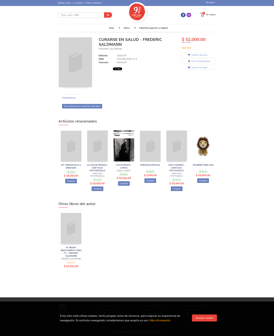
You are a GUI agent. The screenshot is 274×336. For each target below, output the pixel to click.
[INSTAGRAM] (189, 15)
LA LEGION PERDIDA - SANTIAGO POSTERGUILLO (97, 168)
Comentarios (69, 97)
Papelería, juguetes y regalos (153, 28)
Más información (159, 320)
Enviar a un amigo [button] (199, 67)
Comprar (71, 181)
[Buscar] (108, 15)
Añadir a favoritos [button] (199, 55)
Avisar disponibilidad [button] (200, 61)
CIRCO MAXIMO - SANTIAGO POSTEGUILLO (176, 168)
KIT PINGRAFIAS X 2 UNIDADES (71, 166)
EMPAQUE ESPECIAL (150, 165)
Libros (126, 28)
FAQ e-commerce (94, 3)
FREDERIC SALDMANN (110, 48)
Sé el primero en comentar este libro (82, 106)
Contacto (79, 3)
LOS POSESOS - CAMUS (124, 166)
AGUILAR (121, 55)
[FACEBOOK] (183, 15)
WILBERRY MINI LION (203, 165)
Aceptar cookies (204, 318)
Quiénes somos (64, 3)
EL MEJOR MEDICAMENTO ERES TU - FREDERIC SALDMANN (71, 251)
